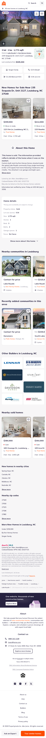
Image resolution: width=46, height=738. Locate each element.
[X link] (31, 683)
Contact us (23, 704)
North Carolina (27, 580)
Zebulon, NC (6, 478)
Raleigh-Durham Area (9, 584)
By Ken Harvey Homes (10, 533)
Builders (23, 708)
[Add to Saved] (42, 13)
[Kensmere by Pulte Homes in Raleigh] (16, 319)
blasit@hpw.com (22, 179)
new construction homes (21, 620)
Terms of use (23, 717)
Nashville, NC (6, 485)
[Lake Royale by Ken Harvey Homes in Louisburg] (16, 267)
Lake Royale (11, 53)
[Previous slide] (3, 28)
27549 (4, 500)
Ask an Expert (10, 733)
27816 (4, 504)
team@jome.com (14, 642)
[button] (23, 600)
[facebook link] (25, 683)
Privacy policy (23, 721)
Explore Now (11, 604)
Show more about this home (22, 241)
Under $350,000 (7, 529)
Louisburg (34, 584)
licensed (19, 658)
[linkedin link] (20, 683)
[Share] (36, 13)
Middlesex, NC (7, 482)
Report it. (32, 576)
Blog (23, 712)
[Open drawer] (42, 3)
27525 (4, 507)
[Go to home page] (4, 3)
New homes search (14, 580)
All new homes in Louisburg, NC (16, 8)
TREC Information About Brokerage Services (23, 665)
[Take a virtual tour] (3, 43)
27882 (4, 514)
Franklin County (23, 584)
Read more (5, 569)
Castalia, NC (6, 474)
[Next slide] (42, 28)
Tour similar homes (32, 733)
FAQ (23, 699)
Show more (6, 173)
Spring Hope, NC (8, 471)
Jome (3, 580)
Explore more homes (23, 651)
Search (33, 3)
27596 (4, 511)
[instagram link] (15, 683)
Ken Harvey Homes (24, 53)
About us (23, 695)
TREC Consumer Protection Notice (23, 669)
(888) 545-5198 (13, 639)
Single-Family (7, 536)
